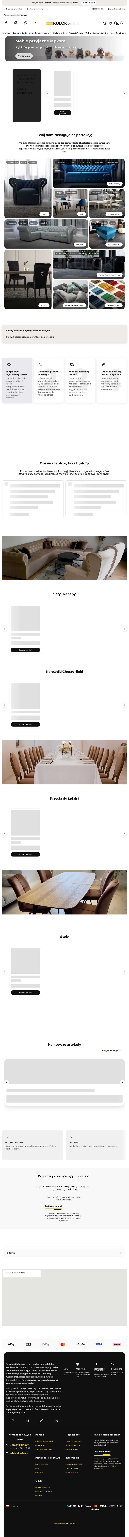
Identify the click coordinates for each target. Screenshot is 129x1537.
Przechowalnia (72, 1449)
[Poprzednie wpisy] (6, 1082)
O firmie (38, 1495)
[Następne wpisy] (122, 1082)
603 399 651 (98, 9)
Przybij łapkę (24, 56)
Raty (37, 1468)
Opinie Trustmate (42, 1487)
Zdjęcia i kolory (72, 1468)
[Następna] (124, 2)
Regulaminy (40, 1445)
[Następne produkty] (124, 93)
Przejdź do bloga (110, 1051)
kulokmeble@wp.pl (118, 9)
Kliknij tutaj (89, 3)
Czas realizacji (72, 1472)
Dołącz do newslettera (57, 1209)
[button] (64, 1252)
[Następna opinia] (124, 498)
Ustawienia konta (73, 1445)
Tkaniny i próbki (113, 305)
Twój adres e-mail (53, 1206)
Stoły (82, 214)
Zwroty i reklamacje (43, 1449)
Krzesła (44, 305)
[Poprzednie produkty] (47, 93)
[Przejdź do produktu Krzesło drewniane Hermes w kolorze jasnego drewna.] (25, 825)
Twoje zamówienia (73, 1441)
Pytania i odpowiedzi (44, 1441)
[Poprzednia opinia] (4, 498)
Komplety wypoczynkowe (109, 275)
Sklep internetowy (64, 1524)
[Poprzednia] (5, 2)
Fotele (44, 214)
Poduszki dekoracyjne (74, 305)
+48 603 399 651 (19, 1445)
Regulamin (98, 1461)
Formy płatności (42, 1464)
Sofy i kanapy (114, 184)
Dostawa (39, 1472)
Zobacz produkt (62, 112)
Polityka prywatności (74, 1464)
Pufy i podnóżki (114, 244)
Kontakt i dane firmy (43, 1491)
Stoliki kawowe (114, 214)
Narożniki (80, 244)
